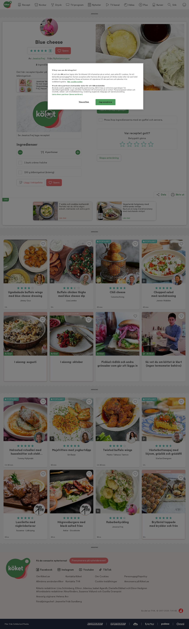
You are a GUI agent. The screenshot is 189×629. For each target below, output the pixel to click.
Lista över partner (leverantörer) (67, 94)
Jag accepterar (105, 102)
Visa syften (84, 102)
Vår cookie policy (75, 82)
